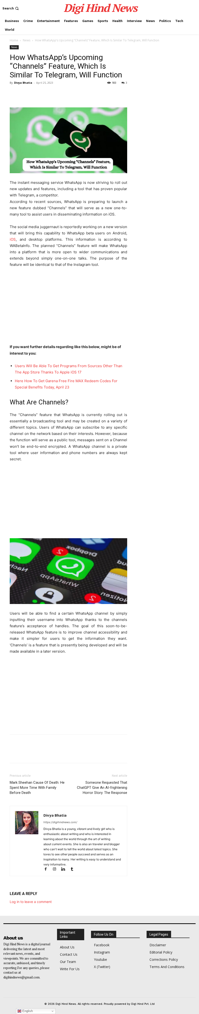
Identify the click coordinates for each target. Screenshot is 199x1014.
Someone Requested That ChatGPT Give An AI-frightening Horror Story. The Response (102, 787)
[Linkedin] (65, 869)
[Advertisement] (68, 308)
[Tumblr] (74, 869)
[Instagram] (56, 869)
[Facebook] (14, 93)
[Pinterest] (37, 93)
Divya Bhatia (23, 82)
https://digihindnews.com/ (60, 822)
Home (14, 40)
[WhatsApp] (48, 93)
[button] (11, 8)
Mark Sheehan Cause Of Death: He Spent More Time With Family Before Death (37, 787)
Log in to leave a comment (31, 902)
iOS (13, 239)
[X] (26, 93)
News (26, 40)
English (27, 1011)
